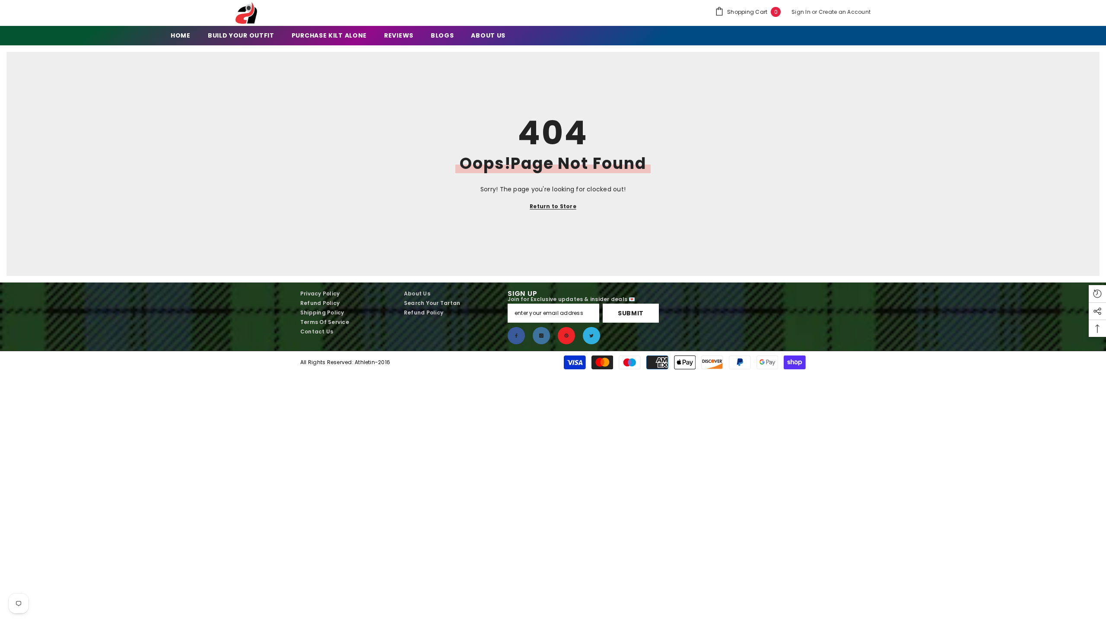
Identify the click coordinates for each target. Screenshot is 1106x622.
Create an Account (845, 12)
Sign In (801, 12)
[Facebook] (516, 335)
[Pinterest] (566, 335)
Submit (631, 313)
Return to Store (553, 206)
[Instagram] (541, 335)
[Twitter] (591, 335)
